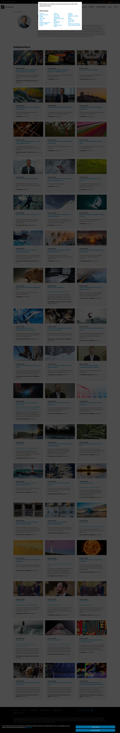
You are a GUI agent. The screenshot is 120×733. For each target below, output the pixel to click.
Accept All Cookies (95, 730)
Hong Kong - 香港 (43, 23)
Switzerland (71, 19)
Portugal (70, 13)
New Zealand (57, 22)
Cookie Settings (95, 726)
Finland (41, 19)
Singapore (70, 14)
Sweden (70, 18)
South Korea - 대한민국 (73, 16)
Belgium (41, 16)
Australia (41, 13)
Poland (55, 26)
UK (69, 22)
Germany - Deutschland (44, 22)
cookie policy (29, 727)
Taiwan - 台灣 (71, 21)
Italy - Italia (56, 14)
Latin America (57, 17)
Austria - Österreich (43, 14)
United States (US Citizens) (74, 23)
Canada (41, 17)
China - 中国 (42, 18)
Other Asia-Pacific (58, 25)
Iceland (55, 13)
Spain (69, 17)
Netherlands (56, 21)
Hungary (41, 25)
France (41, 21)
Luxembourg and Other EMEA (59, 19)
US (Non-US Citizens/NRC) (74, 25)
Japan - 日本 (56, 16)
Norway (55, 23)
